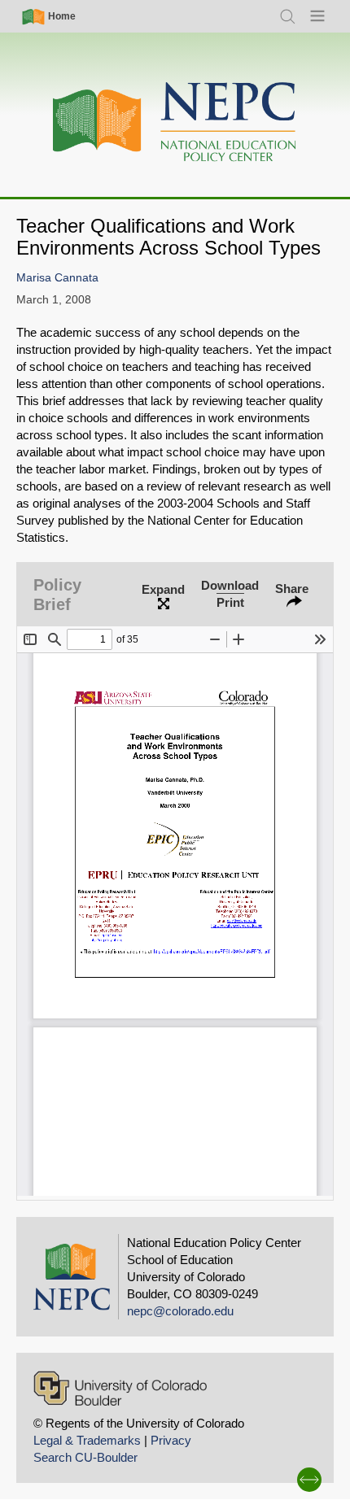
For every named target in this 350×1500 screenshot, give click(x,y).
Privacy (171, 1440)
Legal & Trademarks (87, 1440)
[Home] (175, 122)
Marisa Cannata (57, 278)
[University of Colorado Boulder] (120, 1388)
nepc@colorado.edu (180, 1311)
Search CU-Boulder (85, 1457)
